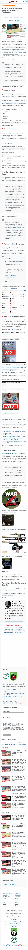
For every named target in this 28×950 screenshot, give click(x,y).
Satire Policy (5, 895)
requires (3, 138)
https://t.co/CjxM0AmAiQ (11, 275)
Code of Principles (21, 52)
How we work (18, 893)
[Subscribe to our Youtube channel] (18, 703)
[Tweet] (26, 1)
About (16, 891)
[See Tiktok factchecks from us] (4, 703)
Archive (4, 898)
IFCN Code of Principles (8, 893)
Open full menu (2, 2)
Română (4, 904)
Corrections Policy (6, 896)
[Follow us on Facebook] (8, 703)
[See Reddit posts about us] (20, 703)
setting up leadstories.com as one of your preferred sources (14, 744)
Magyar (16, 902)
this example (12, 329)
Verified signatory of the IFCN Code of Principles (14, 693)
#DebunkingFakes (8, 258)
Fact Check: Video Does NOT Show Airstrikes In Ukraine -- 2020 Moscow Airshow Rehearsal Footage (14, 367)
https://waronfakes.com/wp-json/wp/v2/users (11, 103)
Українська (17, 905)
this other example (9, 379)
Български (5, 900)
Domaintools (9, 146)
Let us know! (13, 689)
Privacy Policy (18, 895)
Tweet (17, 20)
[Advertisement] (14, 651)
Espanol (4, 902)
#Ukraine (15, 262)
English (16, 900)
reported (13, 178)
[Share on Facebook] (3, 597)
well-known (12, 237)
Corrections (17, 896)
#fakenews (19, 261)
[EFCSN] (14, 939)
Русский (16, 904)
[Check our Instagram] (11, 703)
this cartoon (8, 529)
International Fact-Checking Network (10, 54)
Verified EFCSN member (9, 694)
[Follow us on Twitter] (16, 703)
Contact (16, 898)
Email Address (6, 711)
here (25, 103)
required (18, 321)
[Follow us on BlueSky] (6, 703)
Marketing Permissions (7, 717)
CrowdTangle (14, 288)
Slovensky (5, 905)
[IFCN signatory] (14, 932)
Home (4, 891)
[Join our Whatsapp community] (13, 703)
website (10, 210)
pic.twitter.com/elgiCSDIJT (10, 277)
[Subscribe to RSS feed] (23, 703)
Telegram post (16, 227)
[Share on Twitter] (5, 597)
